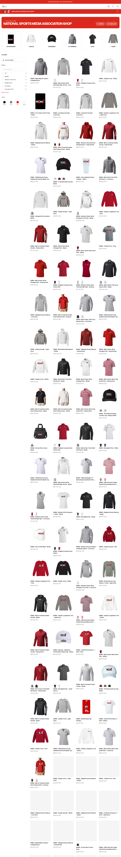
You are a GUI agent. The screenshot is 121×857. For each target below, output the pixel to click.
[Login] (113, 6)
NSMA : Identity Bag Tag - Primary (84, 719)
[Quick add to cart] (48, 74)
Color (3, 97)
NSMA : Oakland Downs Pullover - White (40, 143)
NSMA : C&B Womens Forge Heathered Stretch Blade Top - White (40, 178)
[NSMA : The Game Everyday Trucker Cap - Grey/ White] (101, 411)
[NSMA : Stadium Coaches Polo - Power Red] (78, 80)
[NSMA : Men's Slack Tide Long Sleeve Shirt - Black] (78, 317)
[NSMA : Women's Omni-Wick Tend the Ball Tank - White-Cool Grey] (82, 282)
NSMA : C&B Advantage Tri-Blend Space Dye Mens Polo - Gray (85, 479)
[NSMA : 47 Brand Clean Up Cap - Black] (109, 686)
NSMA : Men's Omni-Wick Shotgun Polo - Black (61, 247)
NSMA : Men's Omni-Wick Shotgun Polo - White (84, 380)
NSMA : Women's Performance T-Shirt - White (62, 513)
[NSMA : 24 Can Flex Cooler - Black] (78, 844)
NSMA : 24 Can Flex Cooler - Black (39, 449)
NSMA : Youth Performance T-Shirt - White (108, 719)
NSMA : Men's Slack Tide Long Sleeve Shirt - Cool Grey (85, 320)
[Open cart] (117, 6)
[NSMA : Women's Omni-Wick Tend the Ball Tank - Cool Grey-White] (78, 282)
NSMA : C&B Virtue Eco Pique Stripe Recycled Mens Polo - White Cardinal (108, 483)
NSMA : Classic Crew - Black (62, 581)
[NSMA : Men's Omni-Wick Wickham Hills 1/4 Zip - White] (55, 80)
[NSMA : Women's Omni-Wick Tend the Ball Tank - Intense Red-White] (32, 514)
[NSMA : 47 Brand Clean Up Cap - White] (55, 179)
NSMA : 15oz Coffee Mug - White (40, 546)
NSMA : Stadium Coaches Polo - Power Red (63, 286)
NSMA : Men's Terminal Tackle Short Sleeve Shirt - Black (39, 410)
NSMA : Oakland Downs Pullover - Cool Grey (40, 316)
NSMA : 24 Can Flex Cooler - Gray (85, 848)
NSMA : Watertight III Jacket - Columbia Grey (39, 79)
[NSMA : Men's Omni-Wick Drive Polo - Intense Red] (78, 248)
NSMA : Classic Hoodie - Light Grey (62, 212)
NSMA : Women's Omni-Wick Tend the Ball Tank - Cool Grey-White (40, 518)
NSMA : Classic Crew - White (108, 78)
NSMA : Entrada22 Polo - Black (85, 517)
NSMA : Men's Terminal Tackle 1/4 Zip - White (85, 685)
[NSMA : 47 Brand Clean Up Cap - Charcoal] (64, 179)
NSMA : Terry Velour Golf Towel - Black (40, 114)
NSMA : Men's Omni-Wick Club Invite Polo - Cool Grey (108, 749)
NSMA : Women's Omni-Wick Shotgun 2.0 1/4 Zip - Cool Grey (86, 586)
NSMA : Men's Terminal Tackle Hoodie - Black (39, 616)
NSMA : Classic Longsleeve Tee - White (109, 616)
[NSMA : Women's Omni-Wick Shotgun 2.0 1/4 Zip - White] (78, 583)
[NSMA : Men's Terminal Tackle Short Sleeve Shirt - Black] (55, 144)
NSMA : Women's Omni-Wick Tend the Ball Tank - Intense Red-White (85, 286)
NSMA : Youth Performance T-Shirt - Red (85, 651)
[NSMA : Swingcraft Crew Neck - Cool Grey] (32, 213)
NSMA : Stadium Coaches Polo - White (63, 552)
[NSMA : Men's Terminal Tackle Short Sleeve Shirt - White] (36, 780)
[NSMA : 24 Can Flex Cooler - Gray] (32, 445)
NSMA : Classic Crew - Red (38, 748)
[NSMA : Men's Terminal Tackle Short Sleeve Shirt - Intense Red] (59, 144)
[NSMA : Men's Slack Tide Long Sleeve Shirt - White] (105, 282)
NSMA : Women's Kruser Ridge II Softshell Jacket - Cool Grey (86, 547)
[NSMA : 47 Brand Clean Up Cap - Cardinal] (59, 179)
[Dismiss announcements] (118, 2)
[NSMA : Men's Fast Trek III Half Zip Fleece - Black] (36, 686)
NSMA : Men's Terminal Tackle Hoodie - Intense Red (39, 247)
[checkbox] (3, 73)
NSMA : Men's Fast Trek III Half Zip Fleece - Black (85, 449)
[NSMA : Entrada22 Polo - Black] (101, 445)
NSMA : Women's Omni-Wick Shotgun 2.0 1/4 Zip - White (85, 217)
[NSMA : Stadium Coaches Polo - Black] (55, 282)
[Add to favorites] (117, 11)
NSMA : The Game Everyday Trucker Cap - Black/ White (107, 414)
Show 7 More (5, 92)
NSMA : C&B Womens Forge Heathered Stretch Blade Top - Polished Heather (108, 316)
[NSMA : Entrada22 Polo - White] (82, 514)
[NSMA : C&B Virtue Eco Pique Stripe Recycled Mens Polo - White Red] (105, 479)
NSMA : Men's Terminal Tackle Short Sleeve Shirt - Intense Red (62, 316)
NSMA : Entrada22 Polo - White (108, 448)
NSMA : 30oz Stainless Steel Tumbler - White (85, 178)
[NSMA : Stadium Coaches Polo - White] (82, 80)
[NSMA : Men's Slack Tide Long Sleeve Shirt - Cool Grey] (101, 282)
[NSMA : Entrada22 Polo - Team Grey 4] (105, 445)
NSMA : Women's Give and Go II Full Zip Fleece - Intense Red (85, 143)
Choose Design (9, 60)
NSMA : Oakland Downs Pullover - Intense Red (86, 350)
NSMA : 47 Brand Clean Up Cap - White (109, 690)
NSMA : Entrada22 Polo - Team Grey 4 (62, 690)
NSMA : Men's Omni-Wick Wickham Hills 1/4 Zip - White (62, 483)
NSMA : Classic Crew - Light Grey (62, 719)
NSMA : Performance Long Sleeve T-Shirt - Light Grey (107, 582)
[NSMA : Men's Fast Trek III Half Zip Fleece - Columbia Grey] (78, 445)
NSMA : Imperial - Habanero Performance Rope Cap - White (63, 651)
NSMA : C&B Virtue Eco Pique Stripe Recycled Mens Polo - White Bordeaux (85, 621)
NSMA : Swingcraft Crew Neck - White (40, 217)
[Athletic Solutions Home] (4, 6)
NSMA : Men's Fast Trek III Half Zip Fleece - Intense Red (39, 690)
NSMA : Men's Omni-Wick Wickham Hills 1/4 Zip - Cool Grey (62, 84)
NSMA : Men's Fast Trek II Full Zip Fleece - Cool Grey (108, 178)
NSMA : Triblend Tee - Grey (107, 246)
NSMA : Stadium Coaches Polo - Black (86, 84)
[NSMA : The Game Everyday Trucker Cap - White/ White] (105, 411)
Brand (3, 65)
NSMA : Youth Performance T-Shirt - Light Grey (108, 814)
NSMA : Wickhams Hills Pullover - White (63, 350)
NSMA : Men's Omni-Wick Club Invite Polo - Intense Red (108, 380)
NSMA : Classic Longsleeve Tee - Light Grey (109, 114)
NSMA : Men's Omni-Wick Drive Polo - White (86, 251)
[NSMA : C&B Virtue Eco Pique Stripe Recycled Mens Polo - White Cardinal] (78, 617)
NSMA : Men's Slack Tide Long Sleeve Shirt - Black (108, 286)
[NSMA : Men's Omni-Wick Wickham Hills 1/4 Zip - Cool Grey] (55, 479)
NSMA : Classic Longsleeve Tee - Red (109, 212)
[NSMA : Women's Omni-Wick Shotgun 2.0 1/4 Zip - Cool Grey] (78, 213)
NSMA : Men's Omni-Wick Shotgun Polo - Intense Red (39, 281)
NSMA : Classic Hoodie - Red (108, 546)
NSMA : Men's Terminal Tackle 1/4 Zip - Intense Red (108, 143)
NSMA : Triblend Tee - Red (107, 778)
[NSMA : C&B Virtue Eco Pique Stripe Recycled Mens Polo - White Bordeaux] (101, 479)
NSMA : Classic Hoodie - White (62, 813)
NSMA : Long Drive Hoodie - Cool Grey (61, 114)
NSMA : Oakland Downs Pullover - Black (109, 513)
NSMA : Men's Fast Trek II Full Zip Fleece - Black (62, 380)
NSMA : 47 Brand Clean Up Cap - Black (63, 182)
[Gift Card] (108, 6)
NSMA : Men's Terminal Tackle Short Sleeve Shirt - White (62, 148)
